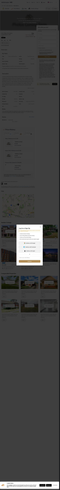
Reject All (49, 485)
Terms (31, 486)
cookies (11, 484)
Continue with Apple (30, 251)
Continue (30, 261)
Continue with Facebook (30, 247)
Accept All (42, 485)
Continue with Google (30, 243)
